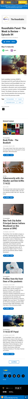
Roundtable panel (10, 102)
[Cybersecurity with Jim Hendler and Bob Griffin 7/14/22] (13, 167)
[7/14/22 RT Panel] (13, 320)
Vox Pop (4, 176)
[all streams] (26, 397)
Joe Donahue (6, 146)
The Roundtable (17, 19)
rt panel (20, 99)
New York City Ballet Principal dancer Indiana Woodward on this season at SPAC (14, 224)
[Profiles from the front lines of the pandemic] (13, 268)
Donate (23, 2)
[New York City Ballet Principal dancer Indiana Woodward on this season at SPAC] (13, 209)
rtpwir (20, 102)
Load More (14, 362)
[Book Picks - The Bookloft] (13, 129)
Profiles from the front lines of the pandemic (13, 280)
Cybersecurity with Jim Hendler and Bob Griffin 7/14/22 (13, 181)
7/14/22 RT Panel (11, 331)
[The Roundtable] (6, 19)
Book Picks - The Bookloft (10, 141)
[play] (2, 397)
